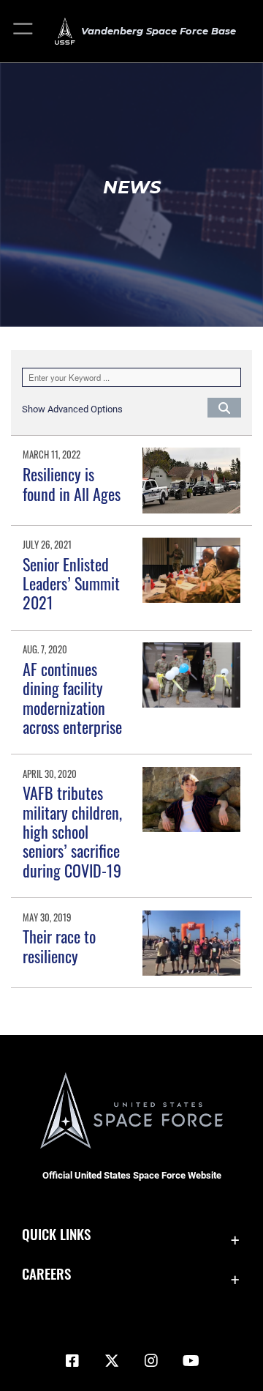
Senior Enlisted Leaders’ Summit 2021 (71, 583)
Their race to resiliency (59, 945)
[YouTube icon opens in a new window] (191, 1361)
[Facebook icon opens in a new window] (72, 1361)
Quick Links (56, 1234)
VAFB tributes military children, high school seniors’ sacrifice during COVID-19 (72, 831)
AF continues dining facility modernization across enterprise (72, 697)
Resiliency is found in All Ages (72, 483)
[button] (23, 31)
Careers (46, 1273)
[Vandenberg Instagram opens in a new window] (151, 1361)
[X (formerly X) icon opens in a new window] (112, 1361)
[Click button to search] (224, 407)
